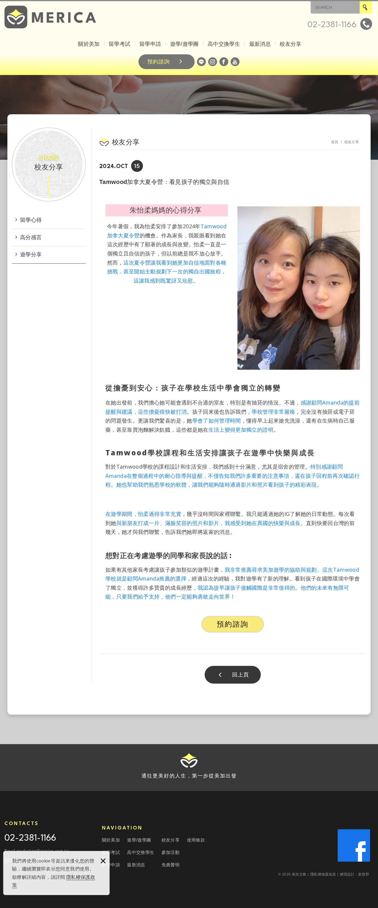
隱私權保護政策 (324, 874)
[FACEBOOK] (223, 61)
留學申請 (150, 44)
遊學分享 (31, 254)
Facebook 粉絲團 (354, 845)
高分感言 (31, 237)
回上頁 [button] (240, 675)
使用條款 (196, 839)
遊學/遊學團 (184, 44)
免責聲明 (171, 864)
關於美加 (89, 44)
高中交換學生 (224, 44)
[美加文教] (50, 17)
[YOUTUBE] (235, 61)
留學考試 (119, 44)
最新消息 (260, 44)
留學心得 (31, 220)
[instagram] (212, 61)
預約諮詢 (158, 62)
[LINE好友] (201, 61)
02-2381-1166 (30, 838)
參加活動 (171, 852)
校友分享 (290, 44)
